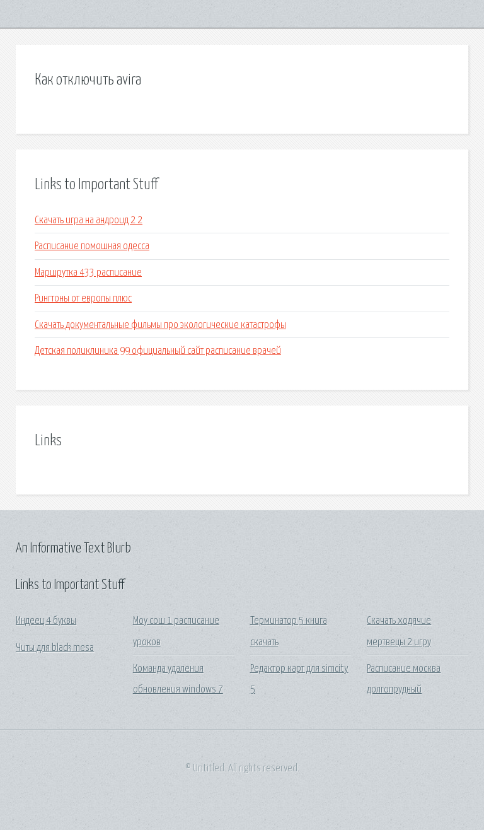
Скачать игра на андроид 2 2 (88, 220)
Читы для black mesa (55, 648)
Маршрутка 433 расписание (88, 272)
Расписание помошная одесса (92, 246)
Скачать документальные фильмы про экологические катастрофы (160, 325)
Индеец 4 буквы (46, 621)
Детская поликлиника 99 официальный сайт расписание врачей (158, 351)
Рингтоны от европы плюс (83, 298)
